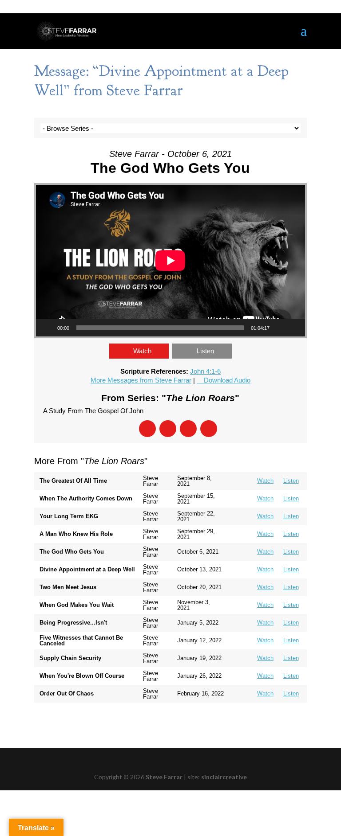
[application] (170, 260)
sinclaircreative (224, 777)
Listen (205, 351)
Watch (142, 351)
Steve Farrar (164, 777)
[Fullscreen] (293, 327)
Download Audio (227, 380)
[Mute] (279, 327)
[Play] (47, 327)
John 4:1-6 (205, 371)
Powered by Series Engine (274, 720)
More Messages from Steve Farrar (141, 380)
